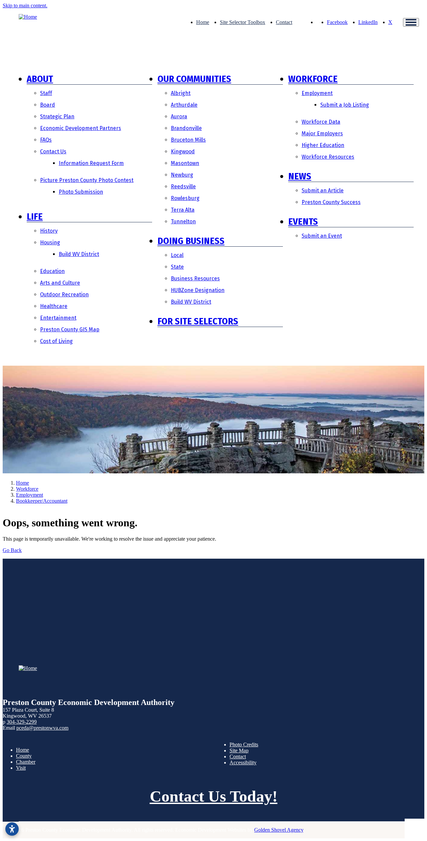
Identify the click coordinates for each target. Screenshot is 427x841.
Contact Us (53, 151)
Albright (180, 93)
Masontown (185, 163)
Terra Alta (182, 210)
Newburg (182, 175)
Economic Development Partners (80, 128)
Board (47, 105)
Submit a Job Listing (344, 105)
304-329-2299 (22, 722)
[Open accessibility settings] (12, 829)
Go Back (12, 550)
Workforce (313, 78)
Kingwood (183, 151)
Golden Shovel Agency (278, 830)
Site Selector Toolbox (242, 22)
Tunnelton (183, 221)
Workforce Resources (328, 157)
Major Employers (322, 133)
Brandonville (186, 128)
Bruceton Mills (188, 140)
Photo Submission (81, 192)
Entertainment (58, 318)
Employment (317, 93)
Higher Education (323, 145)
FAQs (46, 140)
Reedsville (183, 186)
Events (303, 221)
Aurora (179, 116)
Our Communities (194, 78)
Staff (46, 93)
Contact (284, 22)
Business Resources (195, 278)
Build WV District (79, 254)
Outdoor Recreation (64, 294)
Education (52, 271)
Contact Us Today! (214, 796)
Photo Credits (244, 744)
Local (177, 255)
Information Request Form (91, 163)
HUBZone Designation (198, 290)
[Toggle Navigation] (411, 22)
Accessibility (243, 762)
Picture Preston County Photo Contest (86, 180)
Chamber (25, 762)
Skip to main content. (25, 5)
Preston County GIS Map (69, 329)
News (299, 176)
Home (202, 22)
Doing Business (191, 240)
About (40, 78)
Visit (21, 768)
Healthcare (53, 306)
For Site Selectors (197, 321)
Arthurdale (184, 105)
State (177, 267)
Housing (50, 242)
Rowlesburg (185, 198)
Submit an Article (323, 190)
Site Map (239, 750)
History (49, 231)
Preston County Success (331, 202)
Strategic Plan (57, 116)
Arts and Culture (60, 283)
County (24, 756)
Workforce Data (321, 122)
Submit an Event (322, 236)
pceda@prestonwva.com (42, 728)
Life (35, 216)
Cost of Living (56, 341)
